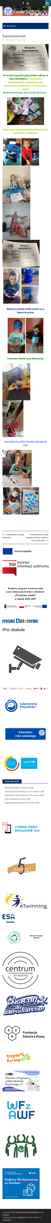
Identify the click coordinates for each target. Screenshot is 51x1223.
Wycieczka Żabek (12, 787)
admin (23, 40)
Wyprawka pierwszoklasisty (16, 802)
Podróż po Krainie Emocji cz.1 (17, 795)
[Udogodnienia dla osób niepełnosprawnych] (48, 3)
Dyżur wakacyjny (12, 799)
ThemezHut (6, 1220)
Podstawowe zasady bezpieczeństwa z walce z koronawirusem (37, 537)
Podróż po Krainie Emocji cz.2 (17, 791)
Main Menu (11, 26)
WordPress (22, 1217)
